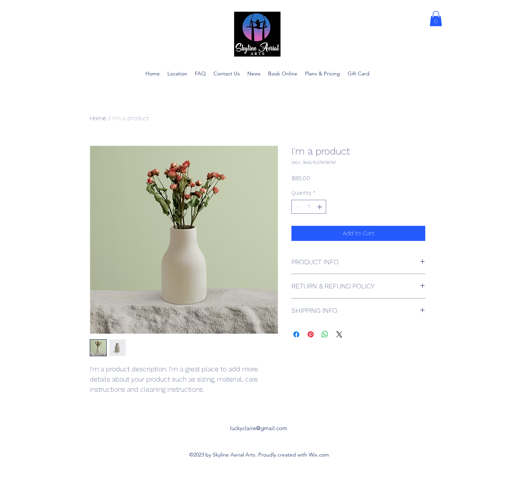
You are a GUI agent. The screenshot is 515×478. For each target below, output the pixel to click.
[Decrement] (297, 206)
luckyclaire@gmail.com (258, 428)
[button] (435, 18)
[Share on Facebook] (296, 334)
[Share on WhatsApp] (325, 334)
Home (98, 118)
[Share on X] (339, 334)
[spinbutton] (309, 206)
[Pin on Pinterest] (310, 334)
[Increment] (320, 206)
